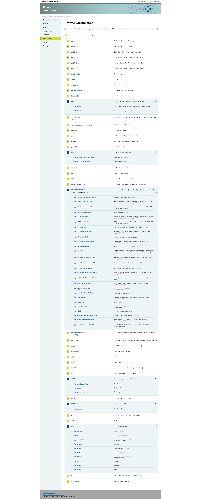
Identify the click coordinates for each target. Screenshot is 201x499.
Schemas (46, 35)
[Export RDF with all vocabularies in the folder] (156, 101)
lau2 (72, 362)
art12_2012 (75, 46)
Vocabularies (47, 38)
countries (80, 409)
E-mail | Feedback (49, 493)
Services (45, 42)
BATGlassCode (81, 227)
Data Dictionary (58, 16)
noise (73, 398)
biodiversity (75, 74)
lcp (72, 373)
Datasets (45, 23)
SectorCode (80, 302)
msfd (73, 379)
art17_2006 (75, 57)
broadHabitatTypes (83, 384)
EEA (51, 1)
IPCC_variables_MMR (83, 161)
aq (72, 41)
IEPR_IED (75, 340)
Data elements (47, 31)
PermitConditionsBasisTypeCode (87, 293)
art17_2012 (75, 63)
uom (72, 426)
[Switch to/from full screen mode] (148, 1)
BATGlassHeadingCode (84, 231)
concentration (81, 440)
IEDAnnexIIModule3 (78, 190)
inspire (73, 346)
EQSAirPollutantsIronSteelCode (87, 263)
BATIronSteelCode (82, 237)
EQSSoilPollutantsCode (84, 268)
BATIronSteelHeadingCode (85, 241)
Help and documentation (51, 20)
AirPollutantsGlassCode (84, 201)
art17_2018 (75, 68)
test (72, 421)
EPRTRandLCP (77, 117)
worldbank (75, 481)
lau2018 (74, 368)
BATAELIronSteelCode (84, 222)
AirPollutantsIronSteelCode (85, 207)
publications (76, 404)
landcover (75, 351)
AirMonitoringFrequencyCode (86, 197)
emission (79, 444)
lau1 (72, 357)
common (74, 85)
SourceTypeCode (82, 307)
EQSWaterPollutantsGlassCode (87, 272)
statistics (79, 457)
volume (79, 469)
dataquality (75, 96)
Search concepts (89, 35)
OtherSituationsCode (83, 283)
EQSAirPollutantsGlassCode (86, 257)
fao (72, 136)
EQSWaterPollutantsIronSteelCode (88, 278)
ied (72, 179)
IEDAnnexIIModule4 (78, 333)
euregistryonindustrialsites (81, 125)
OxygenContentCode (83, 288)
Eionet (51, 16)
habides (74, 168)
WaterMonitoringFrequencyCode (87, 315)
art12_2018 (75, 52)
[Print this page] (145, 1)
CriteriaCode (81, 251)
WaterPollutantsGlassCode (85, 319)
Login (141, 1)
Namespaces (47, 46)
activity (79, 106)
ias (72, 173)
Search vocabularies (73, 35)
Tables (45, 27)
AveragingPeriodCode (84, 212)
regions (79, 388)
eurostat (74, 130)
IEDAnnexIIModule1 (78, 184)
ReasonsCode (81, 297)
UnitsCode (80, 311)
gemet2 (74, 147)
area (78, 435)
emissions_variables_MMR (85, 157)
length (79, 448)
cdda (73, 79)
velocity (79, 465)
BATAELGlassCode (83, 216)
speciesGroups (81, 392)
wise (72, 476)
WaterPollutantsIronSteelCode (86, 325)
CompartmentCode (83, 246)
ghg (72, 152)
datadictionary (76, 90)
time (78, 461)
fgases (73, 141)
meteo (79, 452)
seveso (74, 415)
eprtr (73, 101)
